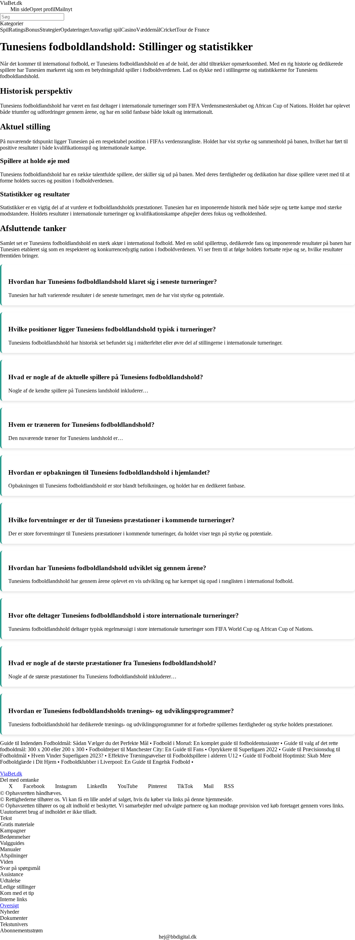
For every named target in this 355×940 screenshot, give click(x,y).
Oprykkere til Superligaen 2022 (242, 749)
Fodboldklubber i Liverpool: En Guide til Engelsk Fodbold (125, 762)
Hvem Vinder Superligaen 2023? (67, 756)
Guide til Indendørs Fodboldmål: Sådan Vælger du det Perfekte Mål (74, 743)
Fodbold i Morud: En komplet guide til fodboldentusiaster (216, 743)
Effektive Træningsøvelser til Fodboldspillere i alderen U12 (173, 756)
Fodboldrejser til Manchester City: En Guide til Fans (146, 749)
